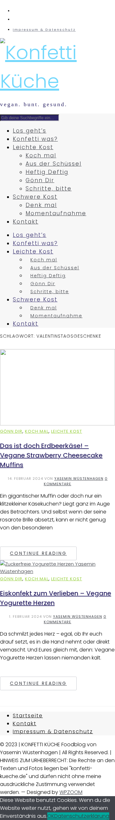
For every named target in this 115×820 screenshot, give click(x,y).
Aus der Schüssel (53, 164)
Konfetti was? (35, 139)
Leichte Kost (33, 147)
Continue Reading (38, 553)
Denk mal (41, 205)
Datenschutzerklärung (81, 816)
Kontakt (25, 221)
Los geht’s (29, 130)
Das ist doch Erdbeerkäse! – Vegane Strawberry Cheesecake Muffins (51, 455)
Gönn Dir (40, 180)
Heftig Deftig (47, 172)
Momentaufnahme (56, 213)
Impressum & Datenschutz (44, 29)
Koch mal (41, 155)
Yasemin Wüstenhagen (78, 478)
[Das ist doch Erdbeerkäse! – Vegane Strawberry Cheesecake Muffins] (57, 423)
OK (50, 816)
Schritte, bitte (49, 188)
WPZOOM (70, 792)
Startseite (28, 715)
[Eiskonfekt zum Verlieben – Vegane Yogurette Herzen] (57, 571)
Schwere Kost (35, 197)
